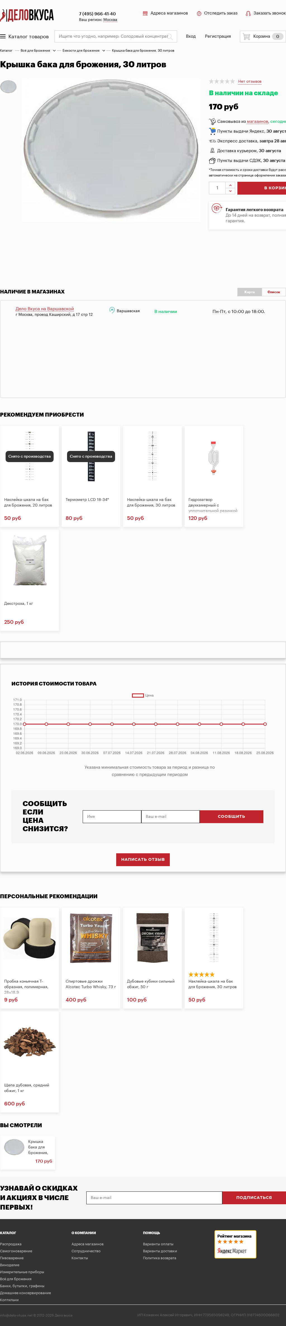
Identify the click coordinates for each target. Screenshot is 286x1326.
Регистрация (218, 36)
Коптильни (9, 1300)
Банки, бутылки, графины (22, 1286)
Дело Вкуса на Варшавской (45, 309)
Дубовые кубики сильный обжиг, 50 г (151, 984)
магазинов (257, 122)
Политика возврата (159, 1258)
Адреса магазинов (169, 13)
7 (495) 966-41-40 (97, 14)
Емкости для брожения (81, 50)
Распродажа (11, 1244)
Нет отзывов (249, 81)
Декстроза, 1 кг (18, 604)
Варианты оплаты (158, 1244)
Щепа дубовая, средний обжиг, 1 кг (26, 1088)
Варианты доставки (160, 1251)
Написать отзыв (143, 860)
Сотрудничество (86, 1251)
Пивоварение (11, 1258)
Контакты (80, 1258)
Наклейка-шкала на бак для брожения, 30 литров (151, 502)
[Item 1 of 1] (115, 176)
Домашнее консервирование (25, 1293)
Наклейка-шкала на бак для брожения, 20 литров (28, 502)
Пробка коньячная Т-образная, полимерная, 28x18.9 (26, 987)
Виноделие (9, 1265)
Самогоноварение (16, 1251)
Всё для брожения (35, 50)
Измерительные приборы (22, 1272)
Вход (191, 36)
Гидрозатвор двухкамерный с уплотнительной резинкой (213, 505)
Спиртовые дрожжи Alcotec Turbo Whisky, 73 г (91, 984)
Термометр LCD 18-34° (87, 500)
